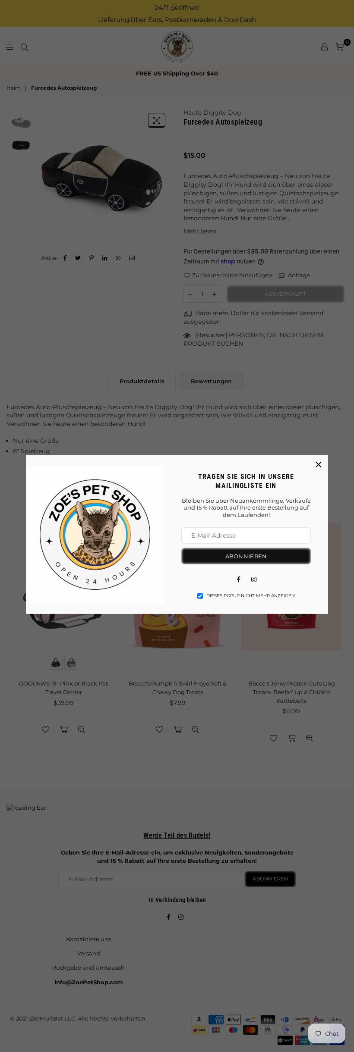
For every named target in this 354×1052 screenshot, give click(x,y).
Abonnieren (246, 556)
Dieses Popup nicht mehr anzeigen (250, 595)
